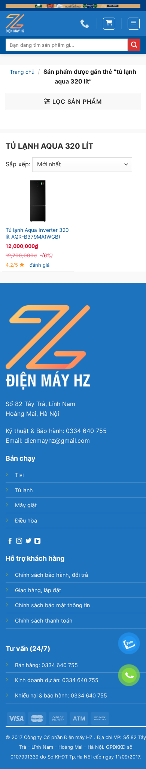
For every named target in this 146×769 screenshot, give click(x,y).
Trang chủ (22, 72)
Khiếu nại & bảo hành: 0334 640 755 (61, 695)
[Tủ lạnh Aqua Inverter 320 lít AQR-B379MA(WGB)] (38, 201)
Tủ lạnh (24, 490)
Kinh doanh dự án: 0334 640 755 (56, 680)
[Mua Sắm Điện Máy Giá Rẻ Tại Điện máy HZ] (19, 23)
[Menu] (134, 24)
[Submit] (134, 45)
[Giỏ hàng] (109, 24)
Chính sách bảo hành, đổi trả (51, 575)
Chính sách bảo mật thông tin (52, 605)
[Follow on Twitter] (28, 541)
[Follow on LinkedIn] (37, 541)
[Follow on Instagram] (19, 541)
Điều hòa (26, 520)
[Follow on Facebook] (10, 541)
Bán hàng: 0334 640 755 (46, 665)
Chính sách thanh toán (43, 620)
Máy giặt (26, 505)
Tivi (19, 475)
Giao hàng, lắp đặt (38, 590)
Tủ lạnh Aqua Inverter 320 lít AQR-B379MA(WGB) (37, 233)
